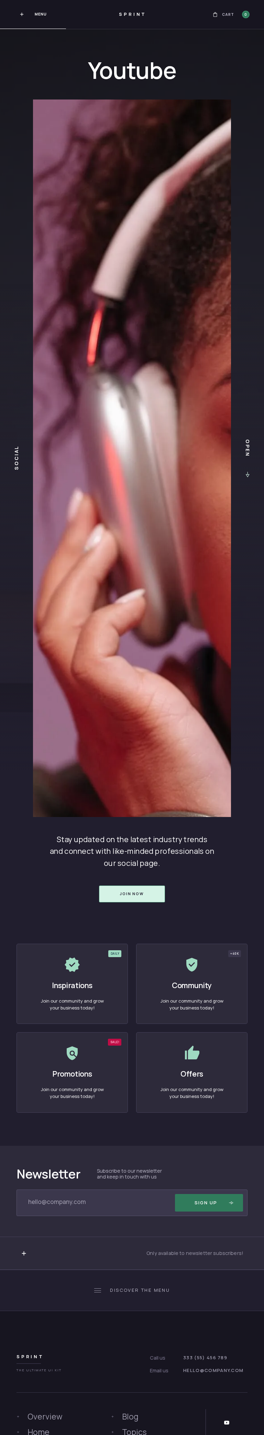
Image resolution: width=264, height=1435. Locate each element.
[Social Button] (226, 1422)
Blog (130, 1416)
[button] (231, 14)
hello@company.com (213, 1370)
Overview (45, 1416)
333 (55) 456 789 (205, 1357)
